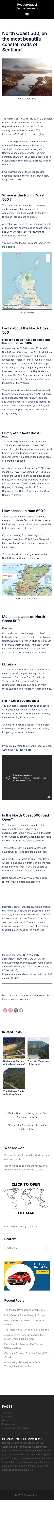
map (15, 1165)
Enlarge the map (27, 313)
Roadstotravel (27, 4)
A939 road (38, 929)
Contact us (8, 1416)
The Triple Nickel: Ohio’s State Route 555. (27, 1329)
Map (4, 1420)
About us (7, 1412)
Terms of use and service (16, 1428)
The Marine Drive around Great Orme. (24, 1309)
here (13, 1226)
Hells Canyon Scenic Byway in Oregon (25, 1315)
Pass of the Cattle (39, 926)
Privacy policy (10, 1424)
